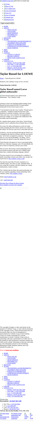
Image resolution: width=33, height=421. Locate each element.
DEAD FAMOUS (12, 48)
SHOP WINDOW (12, 33)
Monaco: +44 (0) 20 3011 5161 (16, 67)
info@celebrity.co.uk (10, 177)
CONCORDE (11, 36)
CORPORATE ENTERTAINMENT (18, 46)
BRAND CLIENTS (13, 56)
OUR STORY (11, 31)
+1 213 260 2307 (11, 406)
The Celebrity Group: (16, 173)
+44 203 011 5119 (14, 409)
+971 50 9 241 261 (12, 407)
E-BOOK (6, 59)
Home (2, 78)
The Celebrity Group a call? (16, 158)
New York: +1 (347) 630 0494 (16, 64)
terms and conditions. (12, 350)
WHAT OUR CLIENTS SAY (16, 58)
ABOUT (6, 28)
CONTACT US (8, 61)
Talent (5, 49)
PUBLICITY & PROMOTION (16, 44)
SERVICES (7, 38)
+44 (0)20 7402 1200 (15, 401)
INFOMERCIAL (12, 34)
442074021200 (8, 180)
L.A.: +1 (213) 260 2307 (14, 66)
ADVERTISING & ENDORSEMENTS (19, 41)
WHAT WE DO (12, 29)
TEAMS (6, 39)
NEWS (6, 51)
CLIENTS (7, 53)
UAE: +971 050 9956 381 (15, 69)
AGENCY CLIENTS (13, 54)
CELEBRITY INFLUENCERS (16, 43)
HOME (6, 26)
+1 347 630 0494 (15, 404)
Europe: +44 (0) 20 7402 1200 (16, 63)
